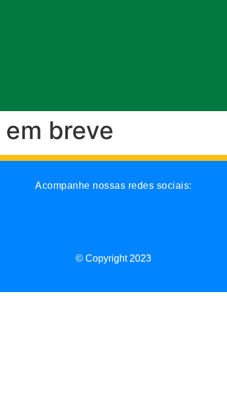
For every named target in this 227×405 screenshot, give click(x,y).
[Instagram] (35, 226)
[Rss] (192, 226)
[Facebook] (66, 226)
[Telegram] (161, 226)
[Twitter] (98, 226)
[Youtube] (129, 226)
